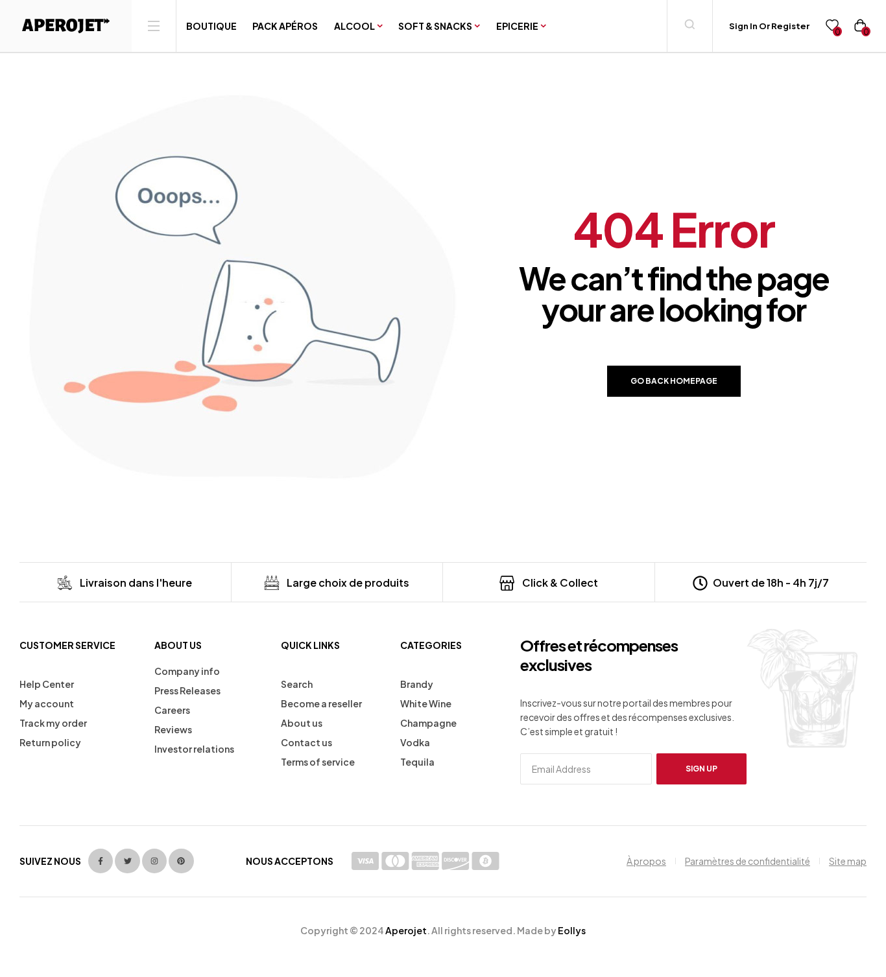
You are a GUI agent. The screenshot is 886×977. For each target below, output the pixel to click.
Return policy (50, 742)
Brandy (416, 684)
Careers (172, 710)
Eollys (572, 930)
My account (46, 703)
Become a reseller (321, 703)
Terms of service (318, 762)
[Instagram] (154, 861)
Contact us (306, 742)
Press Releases (187, 690)
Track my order (53, 723)
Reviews (173, 729)
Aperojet (406, 930)
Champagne (428, 723)
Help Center (46, 684)
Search (297, 684)
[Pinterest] (181, 861)
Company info (187, 671)
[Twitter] (127, 861)
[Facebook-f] (100, 861)
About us (301, 723)
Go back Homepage (673, 381)
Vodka (415, 742)
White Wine (425, 703)
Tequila (417, 762)
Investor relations (194, 749)
